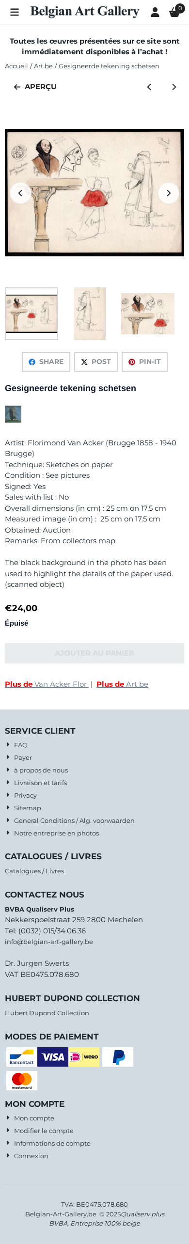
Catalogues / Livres (34, 871)
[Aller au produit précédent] (149, 87)
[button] (14, 12)
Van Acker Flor (47, 684)
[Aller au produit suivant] (174, 87)
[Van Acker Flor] (13, 420)
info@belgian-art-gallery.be (49, 941)
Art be (122, 684)
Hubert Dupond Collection (47, 1013)
